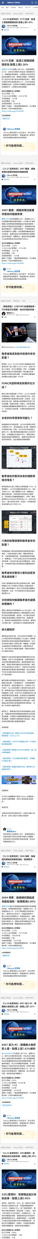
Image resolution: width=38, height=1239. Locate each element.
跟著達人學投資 (6, 13)
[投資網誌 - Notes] (13, 2)
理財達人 (20, 7)
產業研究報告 (29, 13)
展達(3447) (6, 219)
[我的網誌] (36, 3)
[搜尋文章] (32, 3)
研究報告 (13, 7)
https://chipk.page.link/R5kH (13, 111)
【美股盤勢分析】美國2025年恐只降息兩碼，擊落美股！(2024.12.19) (18, 734)
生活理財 (35, 7)
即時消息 (6, 30)
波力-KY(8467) (7, 1053)
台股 (2, 7)
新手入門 (28, 7)
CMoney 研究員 (18, 13)
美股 (7, 7)
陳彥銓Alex (16, 301)
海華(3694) (6, 906)
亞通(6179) (6, 69)
